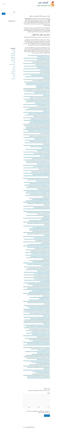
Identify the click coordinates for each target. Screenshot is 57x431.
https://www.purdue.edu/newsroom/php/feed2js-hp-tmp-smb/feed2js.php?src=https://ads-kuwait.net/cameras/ (37, 131)
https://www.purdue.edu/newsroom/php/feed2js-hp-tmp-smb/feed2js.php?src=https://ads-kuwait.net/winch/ (36, 240)
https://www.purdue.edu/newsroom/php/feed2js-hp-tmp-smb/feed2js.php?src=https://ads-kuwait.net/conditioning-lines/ (38, 186)
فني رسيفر (13, 71)
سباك (14, 62)
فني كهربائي (13, 73)
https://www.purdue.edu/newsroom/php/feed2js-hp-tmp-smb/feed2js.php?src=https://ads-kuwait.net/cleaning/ (37, 153)
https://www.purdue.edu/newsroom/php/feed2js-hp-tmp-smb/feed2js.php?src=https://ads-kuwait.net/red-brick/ (36, 310)
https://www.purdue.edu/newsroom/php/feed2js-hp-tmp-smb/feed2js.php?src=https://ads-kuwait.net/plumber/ (37, 98)
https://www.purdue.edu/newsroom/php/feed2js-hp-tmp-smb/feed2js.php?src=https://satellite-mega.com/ (37, 65)
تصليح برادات (13, 55)
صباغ (14, 66)
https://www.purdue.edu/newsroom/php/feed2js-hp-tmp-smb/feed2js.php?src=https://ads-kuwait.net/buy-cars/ (38, 161)
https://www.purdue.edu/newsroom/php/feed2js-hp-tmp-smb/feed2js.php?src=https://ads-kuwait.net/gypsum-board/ (38, 268)
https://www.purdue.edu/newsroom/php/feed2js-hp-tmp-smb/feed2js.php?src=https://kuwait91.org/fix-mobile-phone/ (37, 194)
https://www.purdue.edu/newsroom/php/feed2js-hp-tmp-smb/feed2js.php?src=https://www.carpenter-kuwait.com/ (36, 313)
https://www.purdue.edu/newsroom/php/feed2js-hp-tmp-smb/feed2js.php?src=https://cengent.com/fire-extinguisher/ (36, 334)
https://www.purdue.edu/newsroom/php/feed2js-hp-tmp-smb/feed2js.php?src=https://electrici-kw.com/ (37, 113)
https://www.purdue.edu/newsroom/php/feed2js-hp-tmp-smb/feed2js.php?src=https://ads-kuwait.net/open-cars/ (38, 256)
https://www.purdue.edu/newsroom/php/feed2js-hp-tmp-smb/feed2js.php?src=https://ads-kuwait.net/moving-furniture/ (37, 141)
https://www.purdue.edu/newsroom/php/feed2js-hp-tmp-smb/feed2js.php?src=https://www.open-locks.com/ (37, 92)
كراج (14, 76)
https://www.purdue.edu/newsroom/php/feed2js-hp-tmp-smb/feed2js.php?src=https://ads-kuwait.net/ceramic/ (37, 273)
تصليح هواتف (13, 57)
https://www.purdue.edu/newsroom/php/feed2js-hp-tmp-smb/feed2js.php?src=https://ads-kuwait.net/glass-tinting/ (37, 251)
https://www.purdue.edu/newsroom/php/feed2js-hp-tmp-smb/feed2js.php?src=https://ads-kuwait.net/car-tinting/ (37, 253)
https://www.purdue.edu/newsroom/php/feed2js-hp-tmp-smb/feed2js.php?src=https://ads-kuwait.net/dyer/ (37, 238)
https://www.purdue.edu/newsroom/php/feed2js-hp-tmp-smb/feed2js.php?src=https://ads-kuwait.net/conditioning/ (37, 166)
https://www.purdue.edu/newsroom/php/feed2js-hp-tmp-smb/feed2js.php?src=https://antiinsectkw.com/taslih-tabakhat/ (37, 183)
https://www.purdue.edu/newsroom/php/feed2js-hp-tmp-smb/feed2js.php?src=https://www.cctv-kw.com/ (37, 138)
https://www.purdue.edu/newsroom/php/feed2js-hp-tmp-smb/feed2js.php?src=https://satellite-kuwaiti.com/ (36, 62)
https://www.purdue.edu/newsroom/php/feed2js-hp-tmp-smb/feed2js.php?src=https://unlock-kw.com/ (37, 90)
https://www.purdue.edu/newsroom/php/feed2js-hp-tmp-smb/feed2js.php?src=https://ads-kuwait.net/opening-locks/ (38, 83)
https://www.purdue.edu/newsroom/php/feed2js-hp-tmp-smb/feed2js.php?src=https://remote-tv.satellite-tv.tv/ (38, 331)
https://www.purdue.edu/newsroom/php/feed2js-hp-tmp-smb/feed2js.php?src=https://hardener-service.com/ (36, 103)
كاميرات (13, 75)
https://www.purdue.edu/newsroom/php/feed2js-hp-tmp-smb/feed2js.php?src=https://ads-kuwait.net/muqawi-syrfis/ (38, 100)
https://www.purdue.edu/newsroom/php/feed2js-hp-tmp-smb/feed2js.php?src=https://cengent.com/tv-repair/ (38, 329)
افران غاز (13, 49)
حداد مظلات (13, 60)
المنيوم (14, 51)
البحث (14, 11)
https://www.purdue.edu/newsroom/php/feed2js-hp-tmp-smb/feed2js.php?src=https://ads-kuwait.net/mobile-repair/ (38, 191)
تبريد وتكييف (13, 53)
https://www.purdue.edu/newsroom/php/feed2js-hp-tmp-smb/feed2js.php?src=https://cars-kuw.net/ (37, 75)
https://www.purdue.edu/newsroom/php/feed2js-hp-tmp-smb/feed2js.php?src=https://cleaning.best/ (36, 158)
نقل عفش (13, 78)
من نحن (4, 3)
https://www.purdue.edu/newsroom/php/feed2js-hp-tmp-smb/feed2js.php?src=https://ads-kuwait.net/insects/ (37, 80)
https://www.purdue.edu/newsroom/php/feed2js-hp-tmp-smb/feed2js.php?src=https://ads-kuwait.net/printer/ (37, 279)
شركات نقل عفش (12, 64)
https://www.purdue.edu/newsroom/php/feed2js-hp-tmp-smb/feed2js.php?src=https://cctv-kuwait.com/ (36, 136)
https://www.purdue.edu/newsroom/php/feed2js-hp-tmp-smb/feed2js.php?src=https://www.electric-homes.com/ (36, 116)
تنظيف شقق (13, 58)
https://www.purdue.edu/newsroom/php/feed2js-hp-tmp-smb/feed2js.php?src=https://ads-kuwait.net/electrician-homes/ (37, 108)
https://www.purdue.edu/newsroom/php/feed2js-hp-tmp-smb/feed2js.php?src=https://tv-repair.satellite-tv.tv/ (37, 326)
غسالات (14, 67)
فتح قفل (13, 69)
